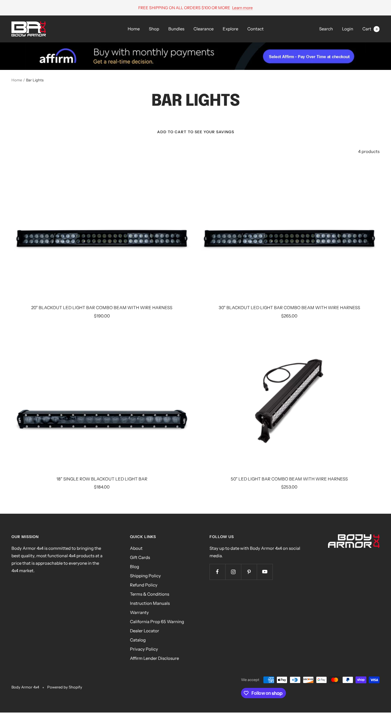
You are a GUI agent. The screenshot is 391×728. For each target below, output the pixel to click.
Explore (230, 29)
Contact (255, 29)
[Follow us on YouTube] (264, 572)
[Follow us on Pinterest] (249, 572)
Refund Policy (143, 585)
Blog (134, 566)
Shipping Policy (145, 575)
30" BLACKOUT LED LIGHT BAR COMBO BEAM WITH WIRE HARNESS (289, 307)
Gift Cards (140, 557)
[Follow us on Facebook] (217, 572)
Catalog (138, 640)
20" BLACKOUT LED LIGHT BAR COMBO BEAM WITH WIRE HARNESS (101, 307)
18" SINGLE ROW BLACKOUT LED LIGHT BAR (101, 479)
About (136, 548)
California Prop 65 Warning (157, 621)
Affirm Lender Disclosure (154, 658)
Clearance (203, 29)
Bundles (176, 29)
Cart (370, 29)
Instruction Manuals (150, 603)
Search (326, 29)
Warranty (139, 612)
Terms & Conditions (149, 594)
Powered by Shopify (64, 687)
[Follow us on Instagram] (233, 572)
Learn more (242, 7)
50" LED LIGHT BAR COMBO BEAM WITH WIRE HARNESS (289, 479)
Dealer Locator (144, 630)
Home (134, 29)
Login (347, 29)
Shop (154, 29)
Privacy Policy (144, 649)
